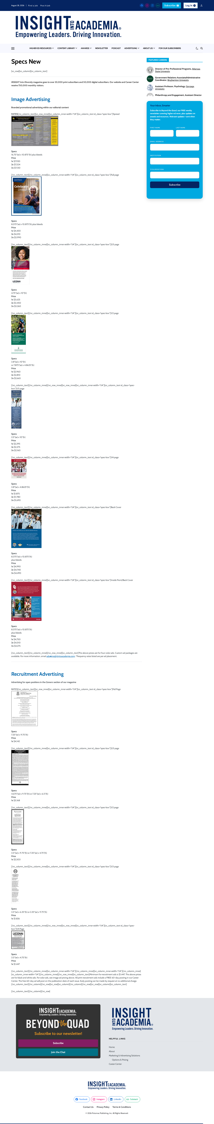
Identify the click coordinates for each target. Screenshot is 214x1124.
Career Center (115, 1064)
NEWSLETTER (101, 48)
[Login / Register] (201, 5)
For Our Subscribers (170, 48)
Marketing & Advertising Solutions (124, 1055)
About (112, 1051)
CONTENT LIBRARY (66, 48)
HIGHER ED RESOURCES (40, 48)
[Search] (202, 48)
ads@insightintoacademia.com (61, 656)
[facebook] (142, 5)
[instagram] (147, 5)
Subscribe (170, 5)
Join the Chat (58, 1052)
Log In (189, 5)
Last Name (180, 128)
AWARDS (85, 48)
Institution (155, 155)
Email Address (157, 142)
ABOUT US (148, 48)
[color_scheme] (197, 48)
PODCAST (116, 48)
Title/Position (157, 169)
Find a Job (33, 5)
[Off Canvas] (12, 48)
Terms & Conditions (121, 1107)
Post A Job (45, 5)
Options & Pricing (120, 1059)
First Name (155, 128)
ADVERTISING (130, 48)
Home (112, 1047)
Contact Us (88, 1107)
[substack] (158, 5)
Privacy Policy (103, 1107)
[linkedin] (152, 5)
